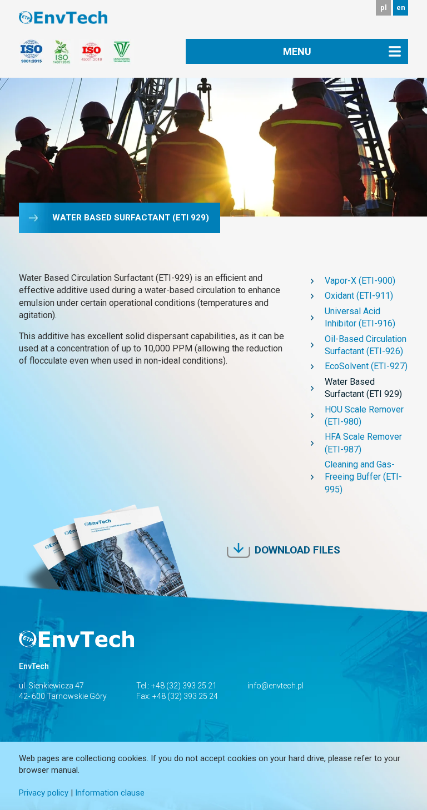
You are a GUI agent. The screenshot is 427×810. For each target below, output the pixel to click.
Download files (297, 550)
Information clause (110, 793)
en (400, 7)
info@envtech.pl (275, 685)
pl (383, 7)
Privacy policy (43, 793)
